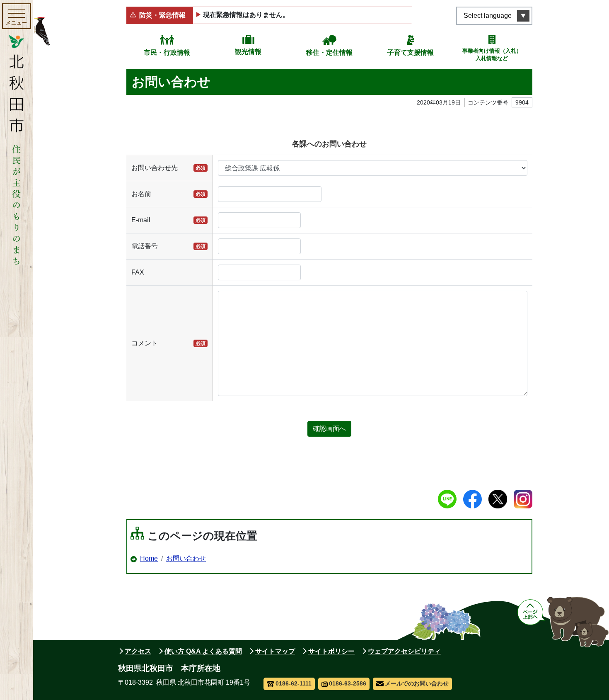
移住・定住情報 (329, 52)
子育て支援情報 (410, 52)
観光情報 (248, 51)
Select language (488, 15)
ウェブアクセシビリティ (404, 651)
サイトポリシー (331, 651)
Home (149, 558)
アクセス (138, 651)
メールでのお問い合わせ (417, 683)
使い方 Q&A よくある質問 (203, 651)
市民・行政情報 (167, 52)
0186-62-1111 (294, 683)
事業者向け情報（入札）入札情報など (492, 54)
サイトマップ (275, 651)
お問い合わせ (186, 558)
